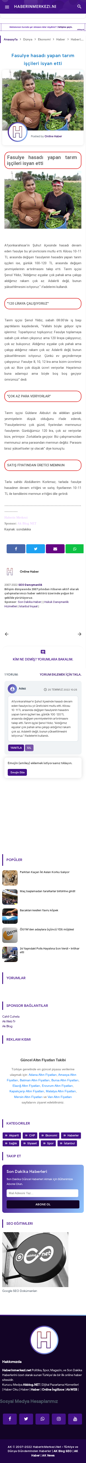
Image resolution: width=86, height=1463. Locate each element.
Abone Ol (43, 1204)
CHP (32, 1135)
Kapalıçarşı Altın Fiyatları (26, 1091)
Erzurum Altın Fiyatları (57, 1085)
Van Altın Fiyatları (60, 1097)
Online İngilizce (53, 1389)
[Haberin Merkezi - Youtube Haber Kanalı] (75, 1419)
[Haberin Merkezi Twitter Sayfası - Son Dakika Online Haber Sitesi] (26, 1419)
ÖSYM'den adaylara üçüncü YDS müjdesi (47, 929)
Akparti (14, 1135)
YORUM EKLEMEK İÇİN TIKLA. (61, 674)
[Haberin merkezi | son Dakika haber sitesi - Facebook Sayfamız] (10, 1419)
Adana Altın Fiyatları (43, 1074)
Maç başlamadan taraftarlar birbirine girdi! (47, 891)
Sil (29, 748)
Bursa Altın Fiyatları (65, 1080)
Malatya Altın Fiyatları (61, 1091)
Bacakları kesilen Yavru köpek (39, 910)
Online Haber (29, 571)
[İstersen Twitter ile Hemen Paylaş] (35, 548)
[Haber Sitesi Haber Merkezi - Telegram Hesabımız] (42, 1419)
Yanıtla (16, 748)
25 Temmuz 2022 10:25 (62, 689)
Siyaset (32, 1143)
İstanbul (69, 1143)
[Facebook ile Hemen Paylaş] (16, 548)
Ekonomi (51, 1135)
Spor (50, 1143)
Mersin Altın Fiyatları (28, 1097)
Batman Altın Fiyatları (35, 1080)
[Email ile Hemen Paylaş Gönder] (55, 548)
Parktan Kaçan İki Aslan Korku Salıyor (44, 872)
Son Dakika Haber (29, 602)
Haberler (73, 1135)
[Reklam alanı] (43, 27)
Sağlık (13, 1143)
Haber (25, 1389)
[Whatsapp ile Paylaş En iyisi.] (74, 548)
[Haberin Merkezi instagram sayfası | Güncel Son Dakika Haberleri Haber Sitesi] (59, 1419)
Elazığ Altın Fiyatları (26, 1085)
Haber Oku (11, 1389)
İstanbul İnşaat (28, 606)
